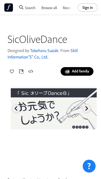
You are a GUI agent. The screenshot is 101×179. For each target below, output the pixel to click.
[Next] (86, 108)
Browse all (49, 7)
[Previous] (16, 108)
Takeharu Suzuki (44, 50)
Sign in (87, 7)
